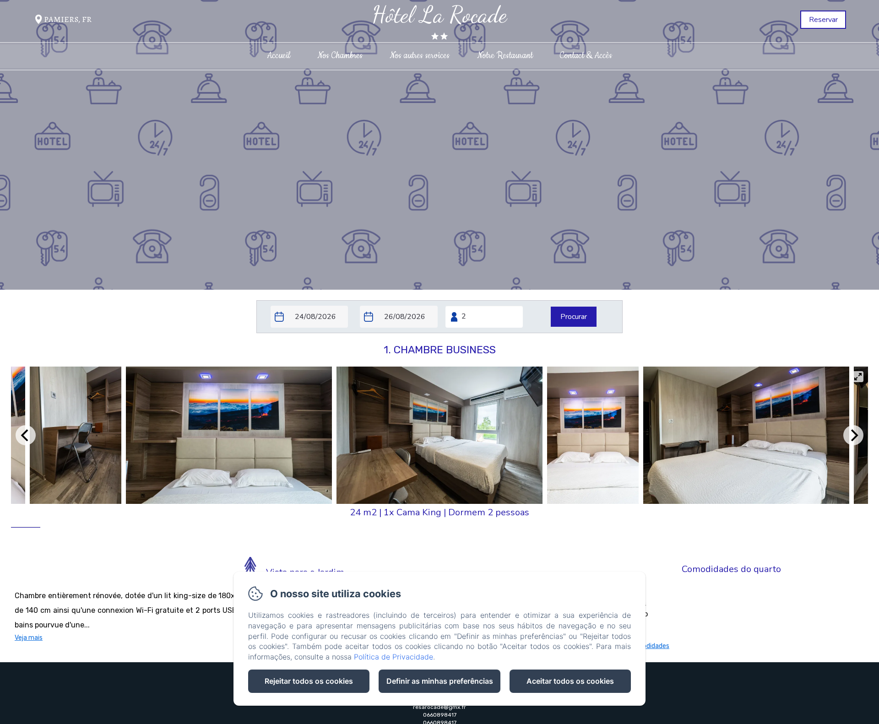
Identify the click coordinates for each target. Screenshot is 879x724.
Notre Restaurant (505, 55)
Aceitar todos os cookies (570, 681)
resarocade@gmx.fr (439, 707)
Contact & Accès (586, 55)
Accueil (278, 55)
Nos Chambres (340, 55)
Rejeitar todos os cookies (309, 681)
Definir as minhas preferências (439, 681)
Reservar (823, 20)
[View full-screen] (857, 376)
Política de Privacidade (393, 656)
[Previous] (26, 435)
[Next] (853, 435)
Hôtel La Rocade (439, 14)
